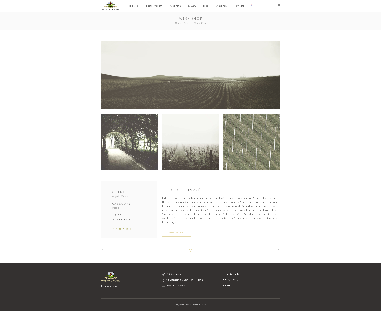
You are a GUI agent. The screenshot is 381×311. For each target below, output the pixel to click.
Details (187, 23)
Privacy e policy (230, 280)
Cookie (226, 285)
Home (178, 23)
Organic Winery (120, 196)
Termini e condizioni (233, 274)
